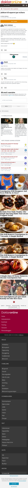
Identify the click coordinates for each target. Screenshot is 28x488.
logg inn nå (10, 95)
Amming (4, 383)
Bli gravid (5, 368)
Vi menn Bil (5, 473)
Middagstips (6, 439)
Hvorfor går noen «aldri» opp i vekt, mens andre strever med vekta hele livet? (21, 126)
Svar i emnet (14, 21)
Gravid (4, 371)
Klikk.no (21, 335)
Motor (4, 468)
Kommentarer (6, 401)
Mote (3, 450)
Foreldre (5, 364)
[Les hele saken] (7, 121)
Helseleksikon (5, 319)
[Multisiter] (2, 50)
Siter (5, 50)
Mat (3, 415)
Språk (2, 305)
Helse (3, 316)
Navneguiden (6, 374)
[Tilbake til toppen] (14, 302)
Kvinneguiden (7, 396)
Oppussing (5, 350)
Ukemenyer (6, 428)
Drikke (4, 437)
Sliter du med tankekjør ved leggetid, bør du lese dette (6, 126)
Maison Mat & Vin (7, 442)
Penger (4, 418)
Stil (3, 455)
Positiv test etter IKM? (6, 167)
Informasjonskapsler (12, 307)
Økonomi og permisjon (9, 391)
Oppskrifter (5, 431)
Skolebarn (5, 388)
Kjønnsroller (6, 404)
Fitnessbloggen (6, 330)
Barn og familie (13, 17)
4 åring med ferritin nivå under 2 (8, 162)
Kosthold (4, 322)
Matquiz (4, 445)
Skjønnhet (5, 458)
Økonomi (5, 359)
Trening (3, 325)
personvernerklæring (22, 480)
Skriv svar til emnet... (8, 100)
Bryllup (4, 463)
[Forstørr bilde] (14, 43)
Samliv (4, 410)
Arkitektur (5, 344)
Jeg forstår (14, 483)
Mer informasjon (14, 486)
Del (7, 106)
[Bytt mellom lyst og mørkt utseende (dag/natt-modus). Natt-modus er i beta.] (19, 307)
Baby (3, 380)
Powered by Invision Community (14, 308)
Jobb (3, 407)
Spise (3, 434)
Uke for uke (5, 377)
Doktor (9, 312)
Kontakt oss (23, 305)
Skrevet (10, 26)
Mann (4, 461)
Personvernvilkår (16, 305)
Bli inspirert (5, 347)
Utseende (8, 305)
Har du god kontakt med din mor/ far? (9, 156)
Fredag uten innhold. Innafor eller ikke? (10, 149)
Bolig (4, 340)
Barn (3, 386)
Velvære (4, 328)
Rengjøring (5, 353)
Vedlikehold (6, 356)
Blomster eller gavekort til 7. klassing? (9, 143)
